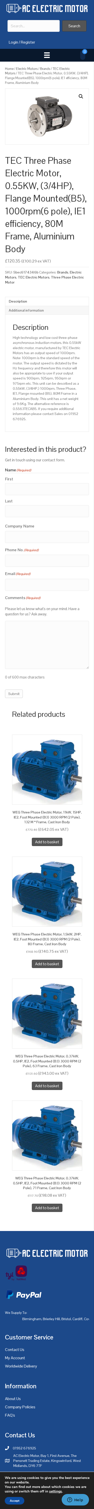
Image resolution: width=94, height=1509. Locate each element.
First (9, 479)
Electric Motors (27, 69)
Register (28, 42)
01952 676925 (24, 1448)
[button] (74, 26)
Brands (45, 69)
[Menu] (47, 55)
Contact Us (14, 1349)
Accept (14, 1501)
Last (9, 501)
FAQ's (10, 1415)
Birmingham (31, 1319)
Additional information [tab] (26, 310)
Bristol (66, 1319)
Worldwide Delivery (21, 1366)
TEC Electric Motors (33, 277)
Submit (14, 694)
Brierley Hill (51, 1319)
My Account (15, 1357)
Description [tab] (18, 301)
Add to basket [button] (47, 842)
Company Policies (20, 1407)
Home (9, 69)
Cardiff (77, 1319)
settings (55, 1491)
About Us (13, 1398)
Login (13, 42)
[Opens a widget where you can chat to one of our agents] (75, 1500)
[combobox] (34, 26)
